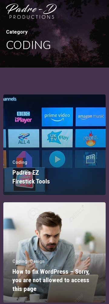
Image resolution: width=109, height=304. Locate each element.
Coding (19, 162)
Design (37, 261)
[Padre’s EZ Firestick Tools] (54, 144)
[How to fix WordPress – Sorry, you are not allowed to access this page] (54, 252)
